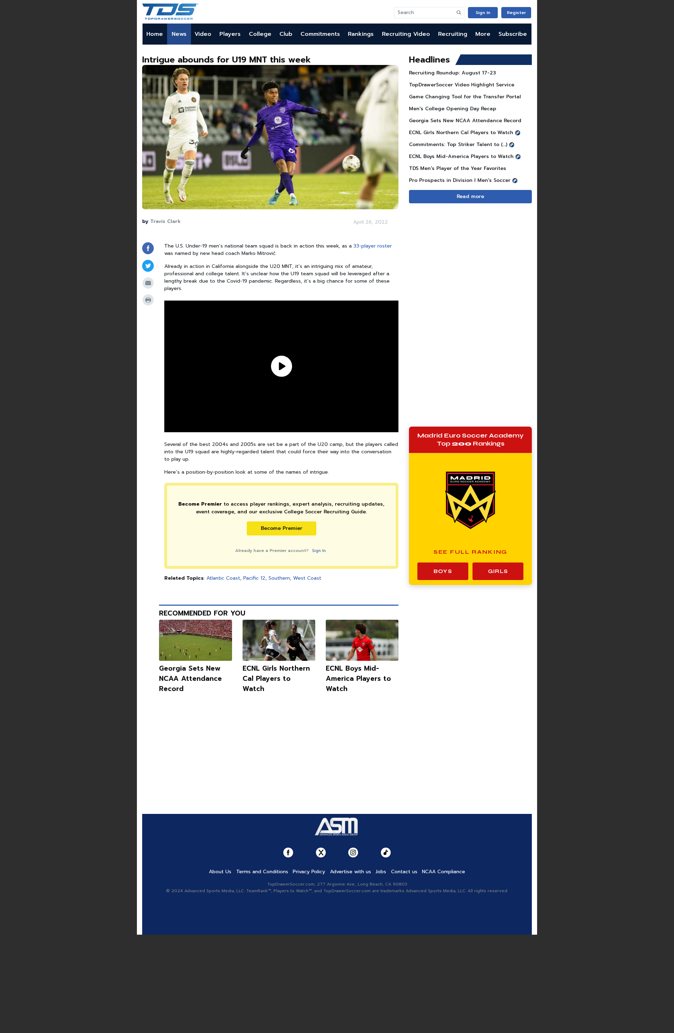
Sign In (483, 12)
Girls (498, 571)
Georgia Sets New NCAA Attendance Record (190, 678)
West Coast (307, 578)
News (179, 34)
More (482, 34)
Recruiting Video (406, 34)
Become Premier (281, 528)
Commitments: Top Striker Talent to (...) (458, 144)
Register (516, 12)
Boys (443, 571)
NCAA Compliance (443, 871)
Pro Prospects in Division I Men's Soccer (459, 180)
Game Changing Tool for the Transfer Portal (465, 96)
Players (229, 34)
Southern (279, 578)
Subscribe (512, 34)
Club (285, 34)
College (260, 34)
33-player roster (372, 246)
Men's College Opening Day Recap (452, 108)
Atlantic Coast (223, 578)
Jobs (381, 871)
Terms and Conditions (262, 871)
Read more (470, 196)
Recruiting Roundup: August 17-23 (452, 73)
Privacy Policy (309, 871)
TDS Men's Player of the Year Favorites (457, 168)
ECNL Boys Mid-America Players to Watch (358, 678)
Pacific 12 (254, 578)
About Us (220, 871)
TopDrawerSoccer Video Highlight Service (461, 84)
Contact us (404, 871)
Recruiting (452, 34)
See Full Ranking (471, 551)
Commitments (320, 34)
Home (154, 34)
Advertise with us (350, 871)
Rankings (361, 34)
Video (202, 34)
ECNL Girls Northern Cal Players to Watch (276, 678)
